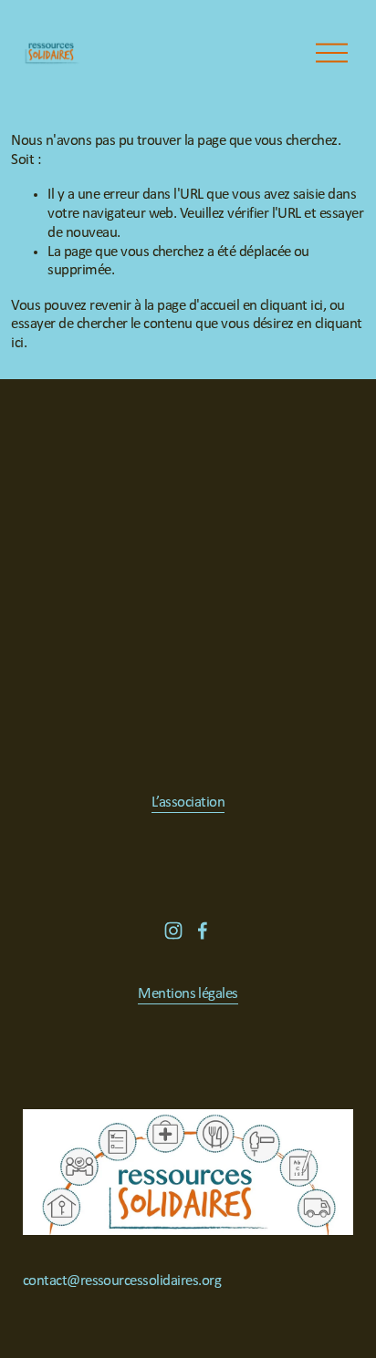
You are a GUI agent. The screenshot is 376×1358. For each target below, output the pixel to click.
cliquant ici (291, 306)
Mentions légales (188, 994)
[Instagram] (173, 930)
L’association (188, 802)
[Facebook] (202, 930)
